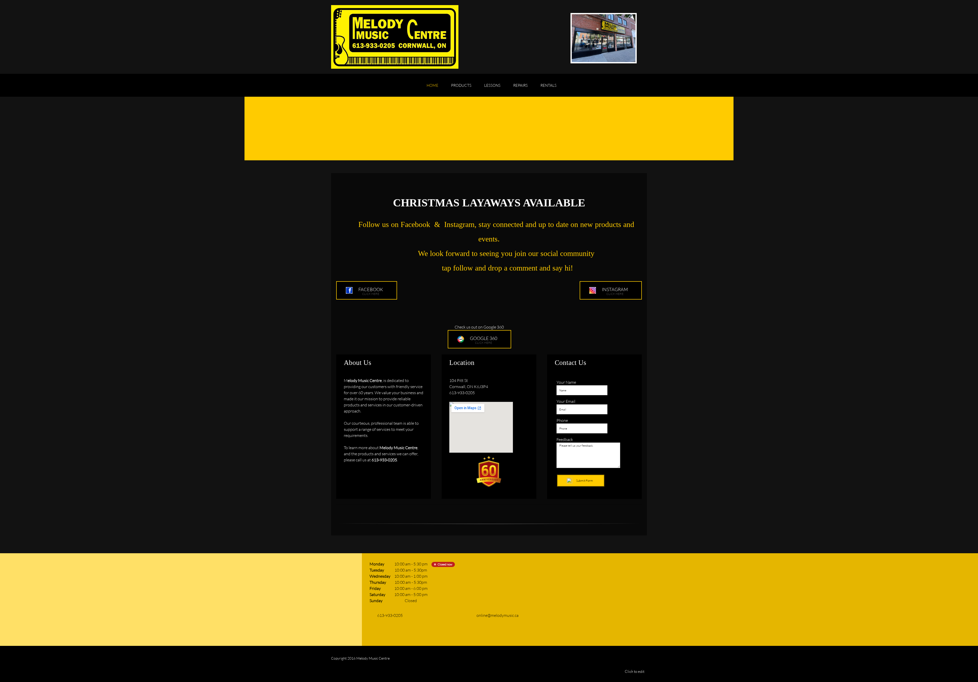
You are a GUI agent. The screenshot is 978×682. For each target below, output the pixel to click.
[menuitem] (432, 87)
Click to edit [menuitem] (634, 671)
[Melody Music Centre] (394, 37)
